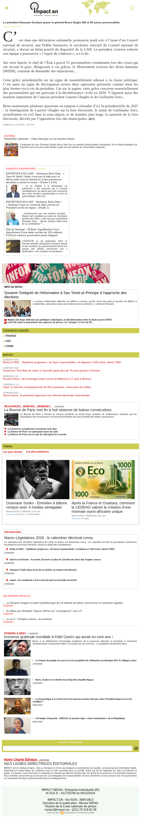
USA (8, 340)
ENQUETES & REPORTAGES (21, 168)
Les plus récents (12, 451)
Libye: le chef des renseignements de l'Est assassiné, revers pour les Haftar (47, 387)
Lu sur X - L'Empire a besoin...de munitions (29, 616)
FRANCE (10, 335)
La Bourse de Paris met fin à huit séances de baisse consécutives (57, 410)
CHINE (9, 346)
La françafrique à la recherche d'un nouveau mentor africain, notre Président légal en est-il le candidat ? (82, 700)
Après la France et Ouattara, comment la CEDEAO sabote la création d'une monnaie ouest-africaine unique (103, 507)
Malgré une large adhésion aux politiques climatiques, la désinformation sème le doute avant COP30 (60, 319)
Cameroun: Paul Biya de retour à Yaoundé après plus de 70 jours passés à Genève (51, 370)
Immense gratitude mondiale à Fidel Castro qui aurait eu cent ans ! (58, 637)
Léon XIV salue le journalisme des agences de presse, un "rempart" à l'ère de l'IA (50, 322)
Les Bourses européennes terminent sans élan (32, 429)
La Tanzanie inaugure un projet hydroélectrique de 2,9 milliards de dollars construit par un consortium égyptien (64, 600)
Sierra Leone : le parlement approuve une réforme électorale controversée (46, 395)
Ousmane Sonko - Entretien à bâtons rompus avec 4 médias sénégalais (36, 505)
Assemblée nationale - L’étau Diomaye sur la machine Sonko (39, 138)
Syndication (70, 812)
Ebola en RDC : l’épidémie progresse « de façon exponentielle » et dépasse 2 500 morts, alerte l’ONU (62, 362)
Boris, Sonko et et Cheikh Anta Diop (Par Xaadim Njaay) (64, 680)
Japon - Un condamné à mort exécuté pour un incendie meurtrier (43, 580)
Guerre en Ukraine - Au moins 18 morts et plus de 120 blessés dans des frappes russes (55, 559)
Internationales (12, 532)
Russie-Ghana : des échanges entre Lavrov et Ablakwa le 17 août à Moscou (47, 378)
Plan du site (53, 812)
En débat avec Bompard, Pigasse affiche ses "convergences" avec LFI (44, 608)
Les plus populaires (37, 451)
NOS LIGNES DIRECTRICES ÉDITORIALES (40, 764)
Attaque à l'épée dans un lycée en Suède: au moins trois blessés (43, 570)
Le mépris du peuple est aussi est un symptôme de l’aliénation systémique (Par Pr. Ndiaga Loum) (85, 660)
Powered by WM (85, 812)
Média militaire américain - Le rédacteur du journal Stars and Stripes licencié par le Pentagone (56, 624)
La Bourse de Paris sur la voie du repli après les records (37, 434)
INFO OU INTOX (13, 287)
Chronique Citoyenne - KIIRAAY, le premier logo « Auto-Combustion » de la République (80, 718)
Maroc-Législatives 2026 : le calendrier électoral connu (48, 538)
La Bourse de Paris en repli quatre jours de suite (33, 431)
